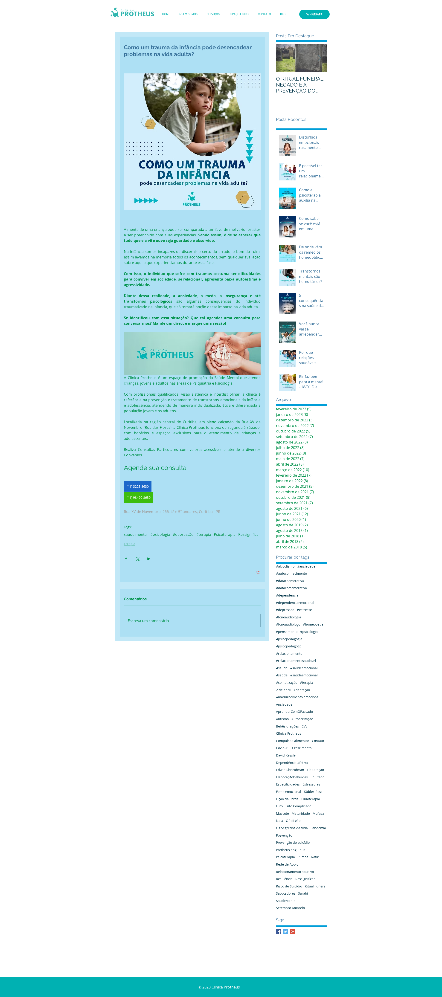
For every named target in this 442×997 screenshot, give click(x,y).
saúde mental (136, 534)
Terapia (129, 544)
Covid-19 (282, 748)
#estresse (304, 610)
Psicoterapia (225, 534)
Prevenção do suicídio (293, 842)
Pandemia (318, 828)
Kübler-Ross (313, 791)
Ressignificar (249, 534)
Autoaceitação (302, 719)
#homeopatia (313, 624)
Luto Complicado (298, 806)
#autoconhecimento (291, 573)
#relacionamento (289, 653)
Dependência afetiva (292, 762)
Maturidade (301, 813)
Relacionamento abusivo (295, 871)
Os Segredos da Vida (292, 828)
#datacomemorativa (291, 588)
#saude (282, 668)
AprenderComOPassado (294, 711)
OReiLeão (293, 820)
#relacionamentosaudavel (296, 660)
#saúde (282, 675)
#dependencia (287, 595)
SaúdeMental (286, 900)
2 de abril (283, 690)
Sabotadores (285, 893)
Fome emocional (288, 791)
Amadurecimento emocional (298, 697)
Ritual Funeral (315, 886)
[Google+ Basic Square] (292, 931)
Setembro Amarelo (290, 908)
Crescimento (301, 748)
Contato (318, 741)
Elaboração (315, 770)
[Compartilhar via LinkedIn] (148, 558)
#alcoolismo (285, 566)
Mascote (282, 813)
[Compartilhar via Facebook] (126, 558)
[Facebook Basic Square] (278, 931)
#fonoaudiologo (288, 624)
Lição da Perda (287, 799)
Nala (279, 820)
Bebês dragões (287, 726)
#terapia (203, 534)
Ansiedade (284, 704)
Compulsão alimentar (292, 741)
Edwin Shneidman (290, 770)
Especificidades (288, 784)
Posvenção (284, 835)
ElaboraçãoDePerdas (292, 777)
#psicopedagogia (289, 639)
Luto (279, 806)
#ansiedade (306, 566)
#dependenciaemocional (295, 602)
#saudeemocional (304, 668)
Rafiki (315, 857)
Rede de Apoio (287, 864)
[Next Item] (319, 57)
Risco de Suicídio (289, 886)
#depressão (183, 534)
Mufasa (318, 813)
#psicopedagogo (288, 646)
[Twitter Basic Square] (285, 931)
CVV (304, 726)
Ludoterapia (310, 799)
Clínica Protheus (288, 733)
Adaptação (302, 690)
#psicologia (160, 534)
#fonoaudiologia (288, 617)
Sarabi (303, 893)
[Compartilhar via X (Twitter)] (137, 558)
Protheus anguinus (290, 850)
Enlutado (317, 777)
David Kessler (286, 755)
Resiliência (284, 879)
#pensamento (286, 631)
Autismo (282, 719)
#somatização (286, 682)
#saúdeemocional (304, 675)
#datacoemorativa (290, 581)
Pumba (303, 857)
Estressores (311, 784)
